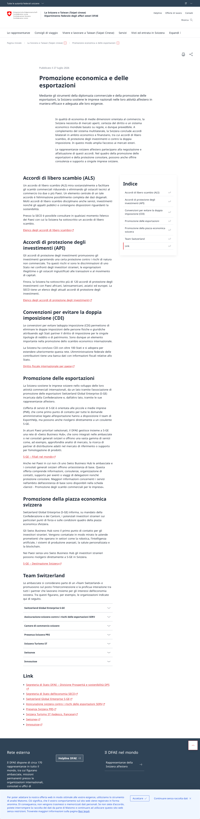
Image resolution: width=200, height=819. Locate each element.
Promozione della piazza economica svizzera (145, 230)
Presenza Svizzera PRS (39, 709)
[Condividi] (191, 54)
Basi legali (83, 811)
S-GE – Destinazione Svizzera (41, 563)
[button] (18, 32)
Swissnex (31, 719)
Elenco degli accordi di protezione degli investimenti (56, 300)
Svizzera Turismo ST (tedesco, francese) (50, 714)
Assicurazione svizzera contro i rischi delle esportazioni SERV (64, 704)
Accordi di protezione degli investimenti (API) (140, 201)
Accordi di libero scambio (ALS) (142, 192)
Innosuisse (33, 724)
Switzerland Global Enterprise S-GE (48, 699)
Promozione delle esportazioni (142, 221)
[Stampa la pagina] (183, 54)
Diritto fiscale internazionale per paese (47, 366)
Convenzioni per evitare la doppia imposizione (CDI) (144, 212)
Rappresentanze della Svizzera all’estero (119, 764)
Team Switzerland (135, 238)
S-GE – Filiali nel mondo (38, 456)
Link (127, 246)
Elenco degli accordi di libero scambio (47, 230)
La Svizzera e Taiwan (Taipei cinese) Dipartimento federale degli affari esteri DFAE (71, 14)
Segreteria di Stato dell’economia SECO (50, 693)
